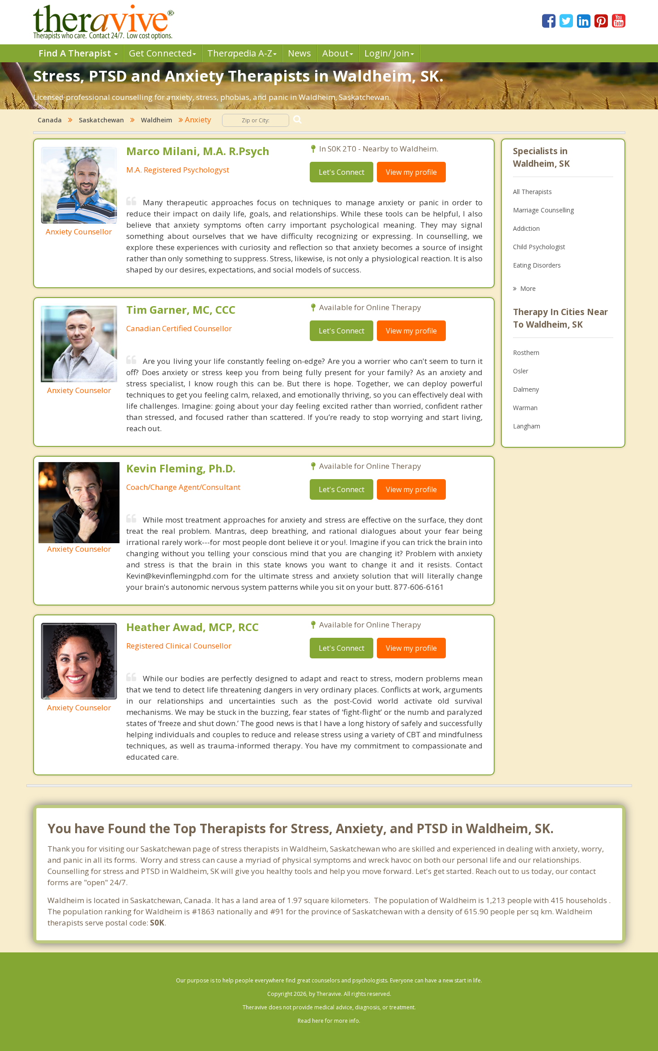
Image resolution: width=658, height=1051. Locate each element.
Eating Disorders (537, 265)
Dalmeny (526, 389)
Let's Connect (341, 172)
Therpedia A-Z (239, 53)
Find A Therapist (75, 53)
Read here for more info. (329, 1021)
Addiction (526, 228)
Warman (525, 407)
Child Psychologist (539, 246)
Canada (50, 120)
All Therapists (532, 191)
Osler (520, 371)
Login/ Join (387, 53)
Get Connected (160, 53)
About (335, 53)
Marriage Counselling (543, 210)
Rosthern (526, 352)
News (299, 53)
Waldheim (156, 120)
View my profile (411, 172)
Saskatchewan (101, 120)
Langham (526, 426)
